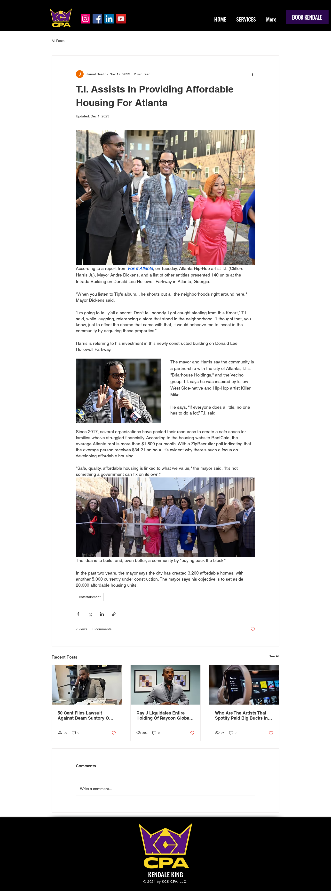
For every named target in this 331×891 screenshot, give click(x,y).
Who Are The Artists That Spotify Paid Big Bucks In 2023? (241, 715)
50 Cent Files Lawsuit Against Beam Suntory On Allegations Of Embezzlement (85, 715)
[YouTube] (121, 18)
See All (274, 656)
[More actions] (252, 74)
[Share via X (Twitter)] (90, 614)
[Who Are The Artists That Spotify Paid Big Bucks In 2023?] (244, 685)
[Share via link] (113, 614)
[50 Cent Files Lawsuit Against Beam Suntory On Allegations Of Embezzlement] (87, 685)
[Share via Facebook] (78, 614)
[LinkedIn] (109, 18)
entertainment (90, 597)
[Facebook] (97, 18)
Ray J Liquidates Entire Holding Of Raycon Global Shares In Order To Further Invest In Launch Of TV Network (163, 715)
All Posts (58, 41)
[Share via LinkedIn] (102, 614)
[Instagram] (85, 18)
